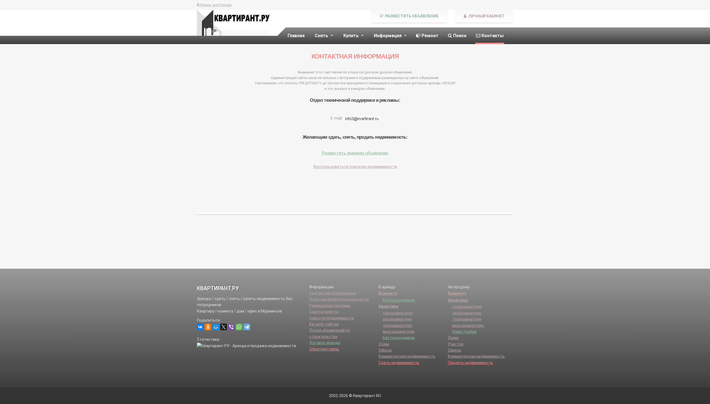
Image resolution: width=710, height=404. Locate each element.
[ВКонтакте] (200, 327)
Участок (455, 344)
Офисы (385, 350)
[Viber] (231, 327)
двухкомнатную (397, 319)
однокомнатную (398, 313)
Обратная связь (324, 349)
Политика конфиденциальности (339, 299)
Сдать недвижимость (399, 362)
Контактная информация (332, 293)
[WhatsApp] (239, 327)
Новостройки (464, 331)
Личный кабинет (485, 16)
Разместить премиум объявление (355, 153)
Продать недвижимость (470, 362)
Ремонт (429, 35)
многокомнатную (399, 331)
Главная (296, 35)
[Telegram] (247, 327)
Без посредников (399, 300)
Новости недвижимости (331, 318)
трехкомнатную (397, 325)
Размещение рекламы (329, 305)
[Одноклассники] (208, 327)
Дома (384, 344)
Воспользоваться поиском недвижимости (355, 166)
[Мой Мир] (215, 327)
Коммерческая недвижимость (407, 356)
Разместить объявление (411, 16)
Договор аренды (324, 343)
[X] (223, 327)
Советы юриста (323, 311)
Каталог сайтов (324, 324)
